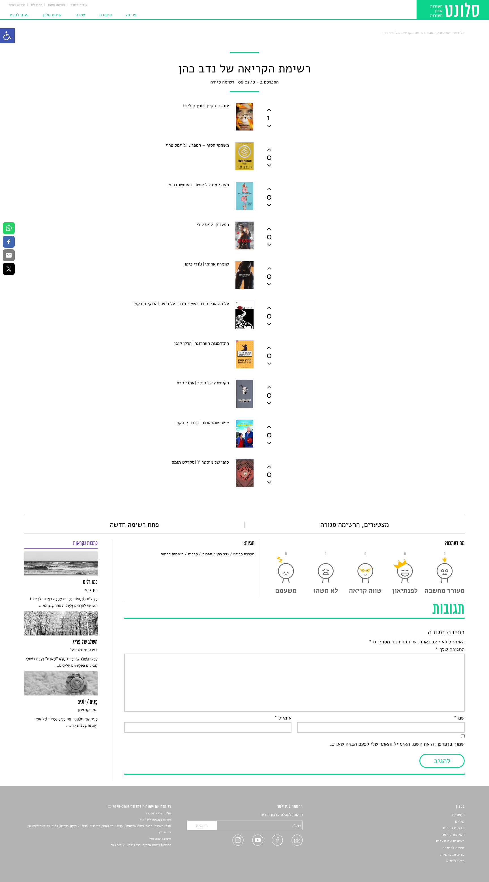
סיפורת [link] (105, 15)
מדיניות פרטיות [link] (452, 854)
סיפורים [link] (458, 814)
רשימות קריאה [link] (440, 32)
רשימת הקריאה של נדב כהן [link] (403, 32)
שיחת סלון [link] (52, 15)
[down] (269, 126)
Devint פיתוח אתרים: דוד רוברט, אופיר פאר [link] (141, 845)
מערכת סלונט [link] (243, 554)
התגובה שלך (450, 649)
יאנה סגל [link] (155, 839)
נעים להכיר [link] (18, 15)
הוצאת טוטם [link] (56, 5)
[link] (7, 35)
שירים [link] (460, 821)
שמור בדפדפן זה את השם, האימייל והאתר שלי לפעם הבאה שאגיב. (397, 744)
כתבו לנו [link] (36, 5)
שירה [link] (80, 15)
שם (459, 718)
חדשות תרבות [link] (454, 827)
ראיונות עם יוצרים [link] (450, 841)
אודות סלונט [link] (78, 5)
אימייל (282, 718)
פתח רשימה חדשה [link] (134, 524)
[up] (269, 110)
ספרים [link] (193, 554)
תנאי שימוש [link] (455, 861)
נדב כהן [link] (222, 554)
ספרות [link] (207, 554)
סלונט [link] (459, 32)
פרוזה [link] (131, 15)
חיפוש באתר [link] (16, 5)
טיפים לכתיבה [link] (453, 848)
